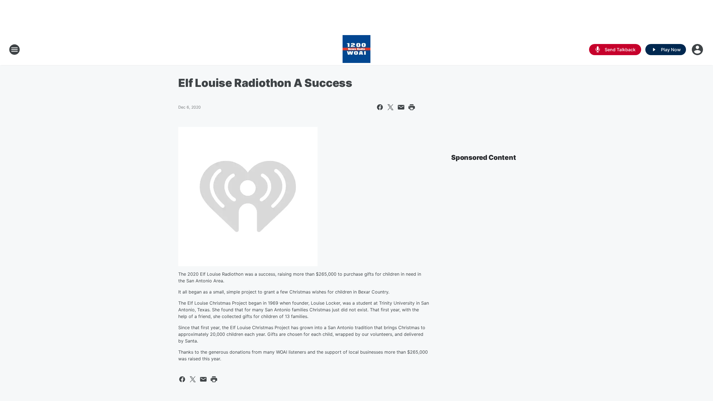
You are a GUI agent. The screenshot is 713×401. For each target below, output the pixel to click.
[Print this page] (412, 107)
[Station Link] (356, 49)
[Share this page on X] (390, 107)
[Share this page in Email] (401, 107)
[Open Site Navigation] (14, 49)
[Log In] (698, 49)
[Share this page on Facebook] (380, 107)
